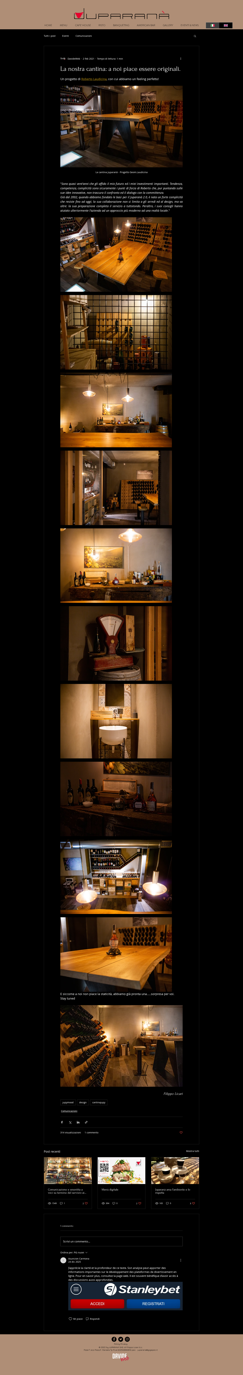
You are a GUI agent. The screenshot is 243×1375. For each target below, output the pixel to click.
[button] (195, 36)
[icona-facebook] (114, 1339)
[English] (226, 25)
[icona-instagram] (127, 1339)
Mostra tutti (192, 1151)
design (83, 1102)
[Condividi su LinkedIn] (78, 1122)
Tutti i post (50, 35)
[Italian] (212, 25)
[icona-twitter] (120, 1339)
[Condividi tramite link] (86, 1122)
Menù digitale (110, 1189)
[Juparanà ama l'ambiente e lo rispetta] (175, 1170)
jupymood (68, 1102)
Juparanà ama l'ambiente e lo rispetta (172, 1191)
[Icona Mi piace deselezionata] (70, 1319)
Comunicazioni (84, 35)
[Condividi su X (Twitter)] (70, 1122)
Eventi (65, 35)
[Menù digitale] (121, 1170)
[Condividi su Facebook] (61, 1122)
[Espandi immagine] (116, 254)
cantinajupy (98, 1102)
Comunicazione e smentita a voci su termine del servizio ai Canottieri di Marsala (66, 1191)
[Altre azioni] (181, 59)
